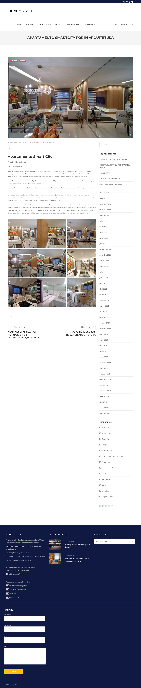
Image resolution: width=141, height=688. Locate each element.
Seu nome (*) (8, 614)
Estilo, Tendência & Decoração (113, 456)
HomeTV (13, 593)
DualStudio (23, 143)
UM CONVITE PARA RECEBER (110, 184)
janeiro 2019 (104, 413)
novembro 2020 (105, 317)
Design (104, 445)
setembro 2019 (105, 391)
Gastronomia (106, 462)
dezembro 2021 (105, 249)
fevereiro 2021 (105, 300)
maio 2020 (103, 345)
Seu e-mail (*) (8, 625)
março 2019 (103, 408)
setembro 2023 (105, 204)
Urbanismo (106, 491)
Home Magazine (15, 597)
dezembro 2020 (105, 312)
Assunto (7, 636)
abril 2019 (103, 402)
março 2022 (103, 238)
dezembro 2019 (105, 374)
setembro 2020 (105, 329)
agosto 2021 (104, 266)
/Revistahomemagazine (18, 590)
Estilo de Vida (107, 451)
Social (104, 485)
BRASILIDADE (104, 173)
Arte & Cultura (107, 433)
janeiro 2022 (104, 244)
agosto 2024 (104, 198)
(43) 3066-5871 (15, 574)
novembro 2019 (105, 379)
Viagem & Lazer (107, 497)
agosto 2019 (104, 396)
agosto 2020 (104, 334)
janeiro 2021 (104, 306)
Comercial (14, 61)
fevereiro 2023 (105, 210)
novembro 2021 (105, 255)
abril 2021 (103, 289)
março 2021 (103, 295)
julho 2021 (103, 272)
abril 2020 (103, 351)
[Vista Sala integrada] (81, 233)
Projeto (22, 61)
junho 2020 (103, 340)
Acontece (105, 427)
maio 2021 (103, 283)
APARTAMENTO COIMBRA (109, 179)
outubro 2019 (104, 385)
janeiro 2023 (104, 215)
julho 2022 (103, 221)
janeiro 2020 (104, 368)
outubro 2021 (104, 261)
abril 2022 (103, 232)
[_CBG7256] (51, 233)
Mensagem (8, 647)
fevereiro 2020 (105, 363)
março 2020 (103, 357)
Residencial (106, 479)
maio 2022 (103, 227)
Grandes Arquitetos (109, 468)
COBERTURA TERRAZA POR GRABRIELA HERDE (115, 166)
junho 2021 (103, 278)
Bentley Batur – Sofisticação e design (113, 159)
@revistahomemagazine (18, 586)
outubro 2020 (104, 323)
